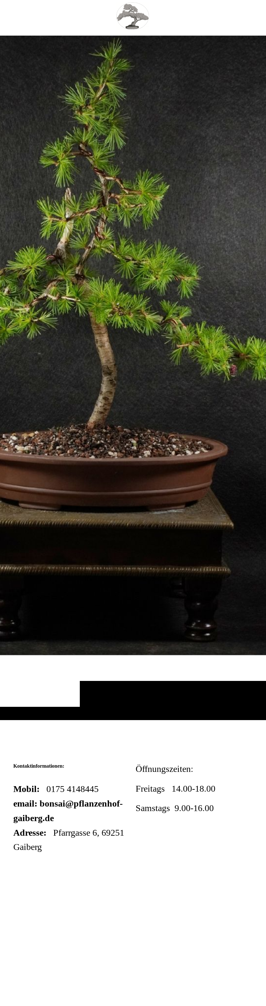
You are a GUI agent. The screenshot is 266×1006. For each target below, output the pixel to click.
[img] (133, 378)
